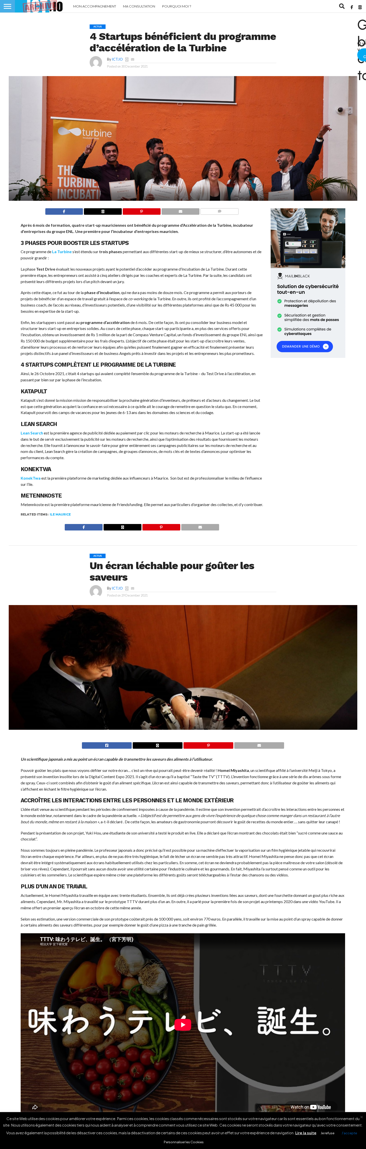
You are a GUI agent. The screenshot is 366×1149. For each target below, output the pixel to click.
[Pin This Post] (141, 211)
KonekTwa (31, 478)
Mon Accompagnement (94, 6)
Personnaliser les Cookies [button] (184, 1142)
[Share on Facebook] (64, 211)
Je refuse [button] (327, 1133)
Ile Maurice (60, 514)
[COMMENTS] (219, 211)
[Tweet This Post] (157, 745)
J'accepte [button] (349, 1133)
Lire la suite (305, 1132)
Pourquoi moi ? (176, 6)
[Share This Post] (103, 211)
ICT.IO (117, 59)
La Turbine (62, 251)
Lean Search (32, 432)
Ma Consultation (139, 6)
